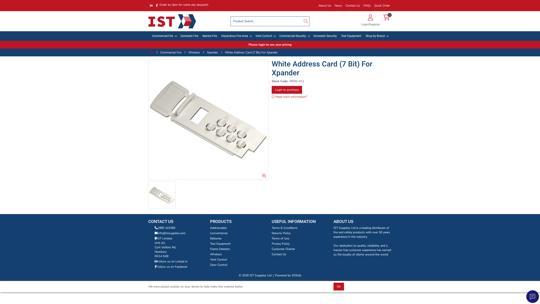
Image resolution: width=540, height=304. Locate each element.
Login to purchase (287, 90)
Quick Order (382, 6)
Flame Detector (220, 249)
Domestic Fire (189, 36)
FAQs (367, 6)
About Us (325, 6)
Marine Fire (209, 36)
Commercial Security (292, 36)
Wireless (194, 52)
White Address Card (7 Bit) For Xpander (251, 52)
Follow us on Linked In (172, 261)
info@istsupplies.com (172, 233)
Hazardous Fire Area (234, 36)
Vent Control (263, 36)
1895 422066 (166, 228)
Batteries (216, 238)
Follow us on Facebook (172, 267)
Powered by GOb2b (288, 275)
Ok (339, 287)
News (338, 6)
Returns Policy (281, 233)
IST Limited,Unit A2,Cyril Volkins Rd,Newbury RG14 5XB (165, 247)
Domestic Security (325, 36)
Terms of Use (280, 238)
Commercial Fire (162, 36)
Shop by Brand (375, 36)
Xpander (212, 52)
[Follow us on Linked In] (151, 5)
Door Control (218, 265)
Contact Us (353, 6)
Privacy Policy (281, 244)
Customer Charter (283, 249)
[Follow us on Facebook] (156, 5)
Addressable (218, 228)
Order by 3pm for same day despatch (183, 5)
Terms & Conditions (285, 228)
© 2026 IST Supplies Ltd (255, 275)
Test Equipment (351, 36)
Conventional (218, 233)
